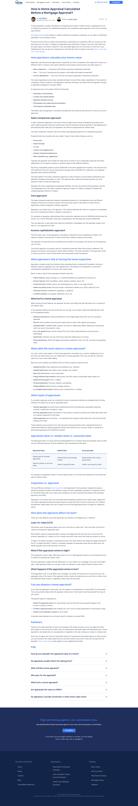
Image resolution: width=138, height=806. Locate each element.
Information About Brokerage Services (95, 796)
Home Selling (66, 2)
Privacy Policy (37, 796)
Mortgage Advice (97, 780)
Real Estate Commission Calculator (61, 768)
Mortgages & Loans (43, 2)
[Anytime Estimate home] (20, 2)
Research (94, 784)
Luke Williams (43, 18)
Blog (19, 780)
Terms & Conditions (46, 796)
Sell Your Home (96, 771)
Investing (76, 2)
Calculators (56, 2)
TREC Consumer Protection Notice (76, 796)
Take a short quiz (44, 641)
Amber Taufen (72, 19)
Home (20, 767)
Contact (20, 776)
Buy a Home (95, 767)
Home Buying (30, 2)
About (20, 771)
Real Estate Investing (98, 776)
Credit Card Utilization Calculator (61, 783)
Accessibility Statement (26, 784)
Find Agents (116, 2)
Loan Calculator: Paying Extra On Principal (61, 775)
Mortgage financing (38, 35)
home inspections (57, 488)
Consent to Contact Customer (59, 796)
